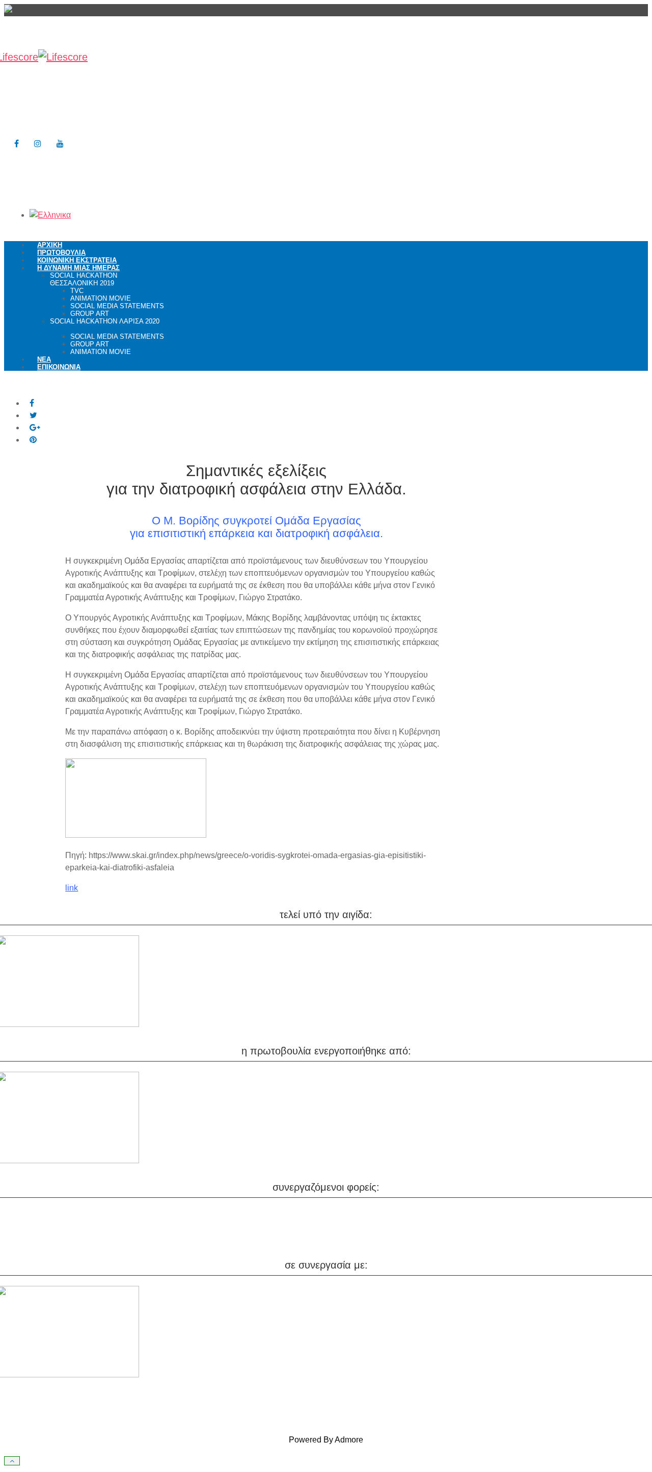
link (71, 888)
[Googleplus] (34, 427)
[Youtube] (60, 143)
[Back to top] (12, 1460)
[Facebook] (16, 143)
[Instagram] (37, 143)
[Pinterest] (33, 439)
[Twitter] (33, 415)
